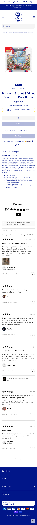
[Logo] (18, 16)
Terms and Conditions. (21, 131)
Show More (6, 255)
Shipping (11, 105)
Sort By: (23, 235)
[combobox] (18, 26)
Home (3, 32)
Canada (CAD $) (8, 504)
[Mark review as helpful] (32, 273)
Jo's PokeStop (15, 515)
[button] (34, 17)
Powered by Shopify (24, 515)
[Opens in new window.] (5, 297)
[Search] (3, 26)
